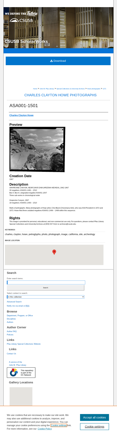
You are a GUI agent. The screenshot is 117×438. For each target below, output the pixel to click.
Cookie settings (59, 425)
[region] (58, 422)
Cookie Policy (45, 429)
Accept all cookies (94, 417)
